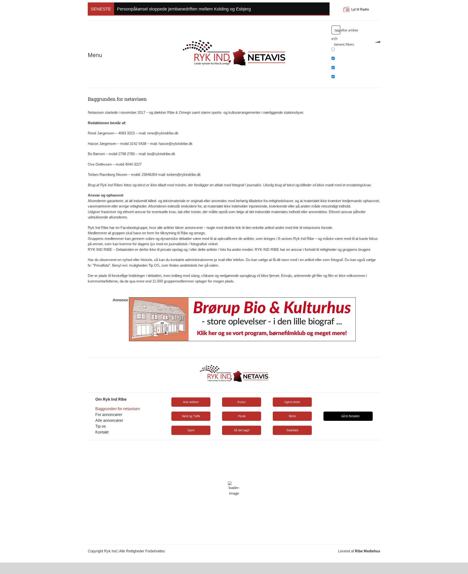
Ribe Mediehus (367, 551)
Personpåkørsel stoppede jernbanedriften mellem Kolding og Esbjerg (184, 9)
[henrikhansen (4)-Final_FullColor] (234, 38)
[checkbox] (356, 51)
